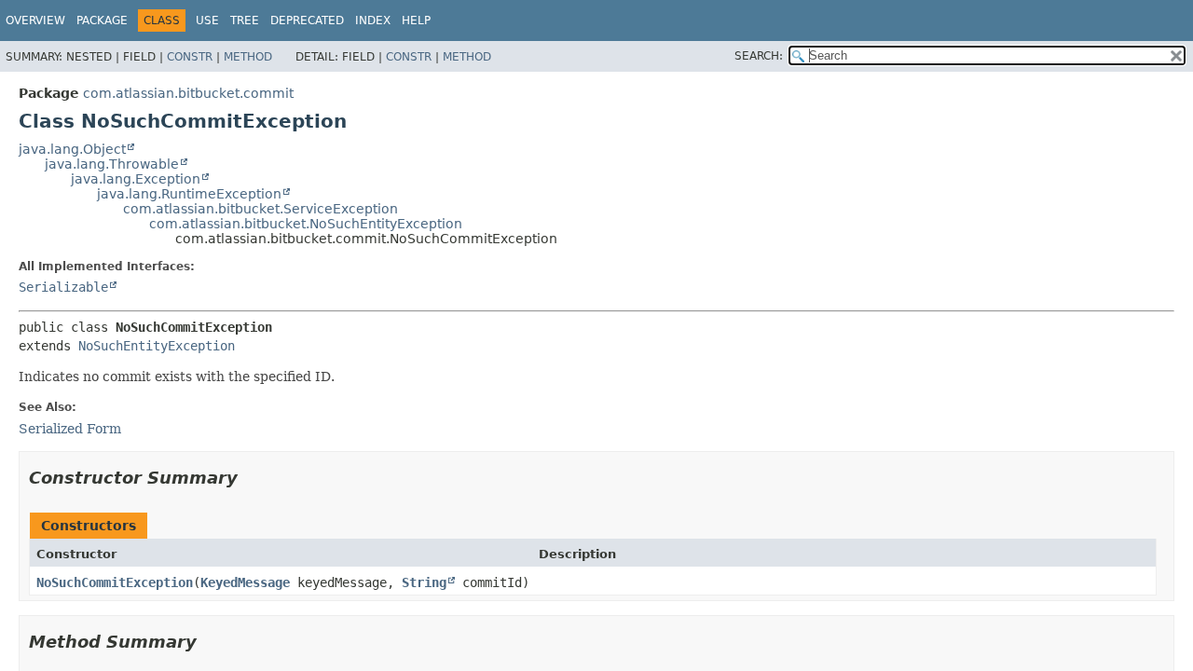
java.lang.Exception (135, 178)
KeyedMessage (245, 582)
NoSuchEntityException (156, 345)
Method (248, 56)
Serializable (63, 287)
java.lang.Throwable (112, 164)
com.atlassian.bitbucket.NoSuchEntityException (305, 223)
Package (102, 20)
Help (416, 20)
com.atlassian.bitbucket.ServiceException (260, 208)
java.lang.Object (72, 149)
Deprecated (307, 20)
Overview (35, 20)
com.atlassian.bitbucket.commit (188, 93)
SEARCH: (758, 55)
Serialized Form (70, 428)
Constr (190, 56)
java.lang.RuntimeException (189, 193)
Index (373, 20)
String (424, 582)
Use (207, 20)
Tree (244, 20)
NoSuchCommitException (114, 582)
